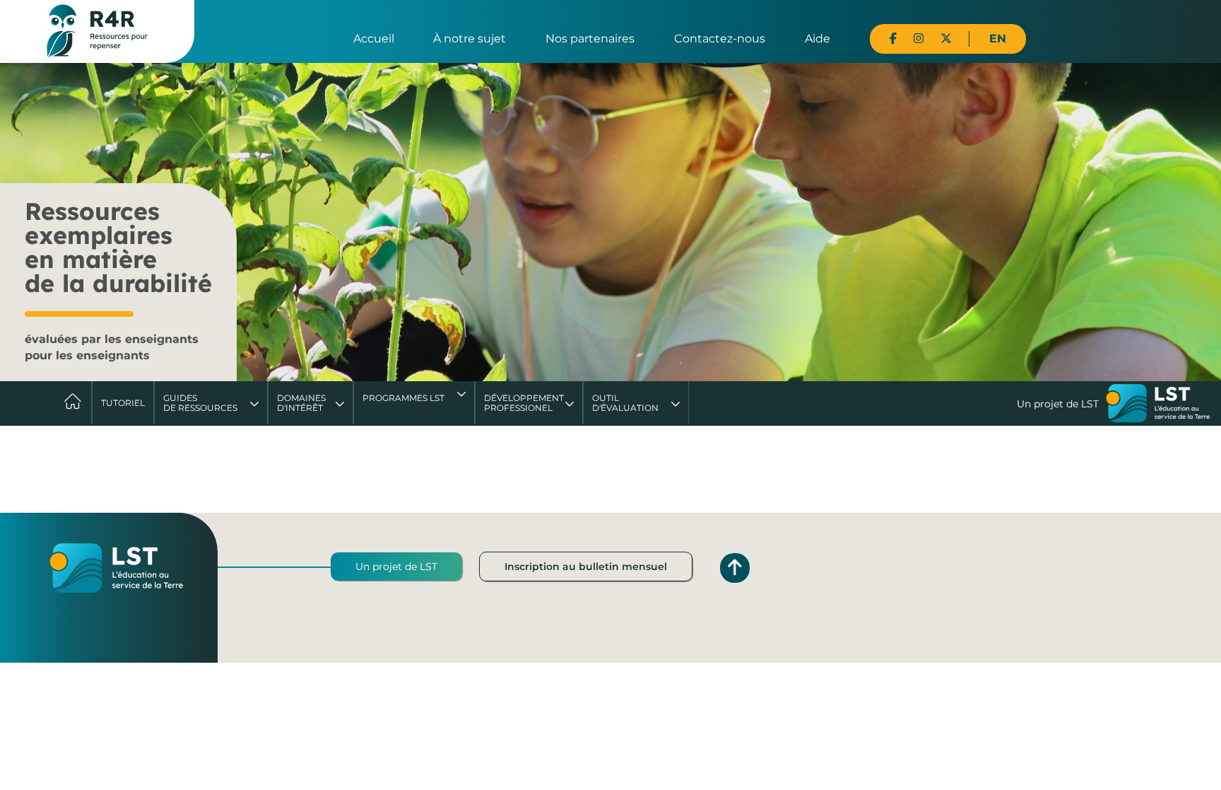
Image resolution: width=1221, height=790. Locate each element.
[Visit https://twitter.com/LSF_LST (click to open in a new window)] (946, 38)
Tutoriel (123, 402)
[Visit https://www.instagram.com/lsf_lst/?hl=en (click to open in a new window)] (919, 38)
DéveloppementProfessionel (524, 403)
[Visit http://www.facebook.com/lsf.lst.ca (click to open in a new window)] (893, 38)
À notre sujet (469, 38)
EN (997, 38)
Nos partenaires (590, 38)
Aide (817, 38)
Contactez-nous (719, 38)
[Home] (97, 30)
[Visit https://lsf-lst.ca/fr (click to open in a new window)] (1158, 404)
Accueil (373, 38)
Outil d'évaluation (625, 403)
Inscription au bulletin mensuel (586, 566)
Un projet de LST (396, 566)
